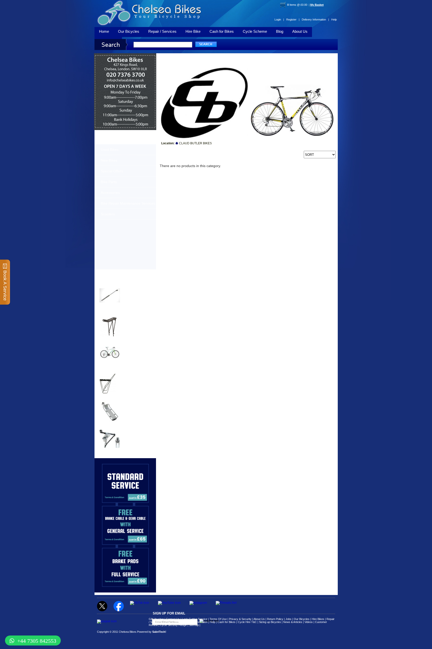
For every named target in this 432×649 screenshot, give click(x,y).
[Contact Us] (125, 81)
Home (104, 31)
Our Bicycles (128, 31)
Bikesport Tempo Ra (114, 342)
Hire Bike (193, 31)
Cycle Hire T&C (247, 621)
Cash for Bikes (222, 31)
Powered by (151, 631)
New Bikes (109, 160)
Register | (293, 19)
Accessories (110, 193)
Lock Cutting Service (194, 618)
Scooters (108, 214)
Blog (279, 31)
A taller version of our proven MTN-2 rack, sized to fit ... (135, 321)
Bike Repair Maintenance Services (128, 203)
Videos (308, 621)
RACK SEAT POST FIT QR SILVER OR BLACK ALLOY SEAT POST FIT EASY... (137, 407)
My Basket (317, 4)
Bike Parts (109, 182)
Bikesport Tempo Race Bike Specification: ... (136, 348)
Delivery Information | (315, 19)
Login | (279, 19)
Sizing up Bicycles (270, 621)
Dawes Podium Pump (116, 285)
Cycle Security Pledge (173, 624)
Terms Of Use (218, 618)
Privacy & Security (240, 618)
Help (334, 19)
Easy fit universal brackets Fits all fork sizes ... (134, 377)
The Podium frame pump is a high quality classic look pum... (137, 292)
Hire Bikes (318, 618)
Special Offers (112, 171)
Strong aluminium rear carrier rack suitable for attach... (136, 434)
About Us (300, 31)
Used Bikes (109, 150)
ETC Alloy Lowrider (114, 370)
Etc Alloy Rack (110, 426)
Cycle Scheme (255, 31)
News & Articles (292, 621)
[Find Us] (125, 70)
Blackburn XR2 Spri (114, 313)
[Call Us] (125, 77)
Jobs (289, 618)
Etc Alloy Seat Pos (113, 398)
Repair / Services (162, 31)
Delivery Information (195, 621)
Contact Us (173, 618)
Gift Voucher (156, 618)
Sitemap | (194, 624)
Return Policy (275, 618)
